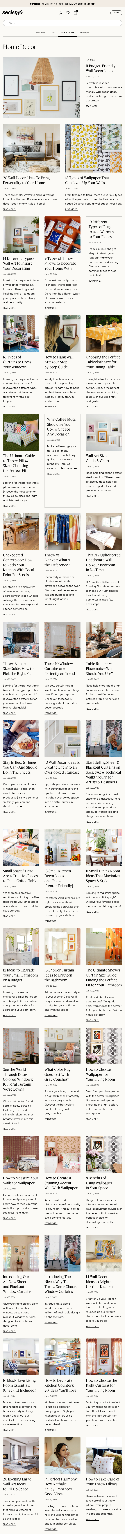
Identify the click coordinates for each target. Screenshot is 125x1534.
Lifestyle (84, 32)
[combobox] (62, 23)
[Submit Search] (7, 23)
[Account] (60, 12)
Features (40, 32)
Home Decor (67, 32)
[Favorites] (67, 12)
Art (53, 32)
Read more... (92, 106)
